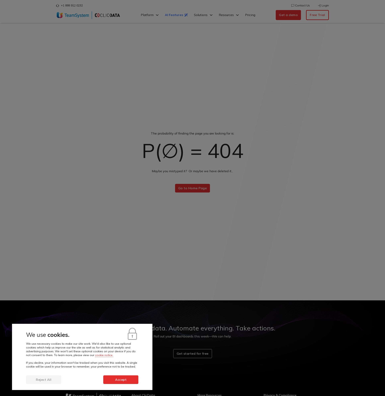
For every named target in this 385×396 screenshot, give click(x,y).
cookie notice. (104, 355)
